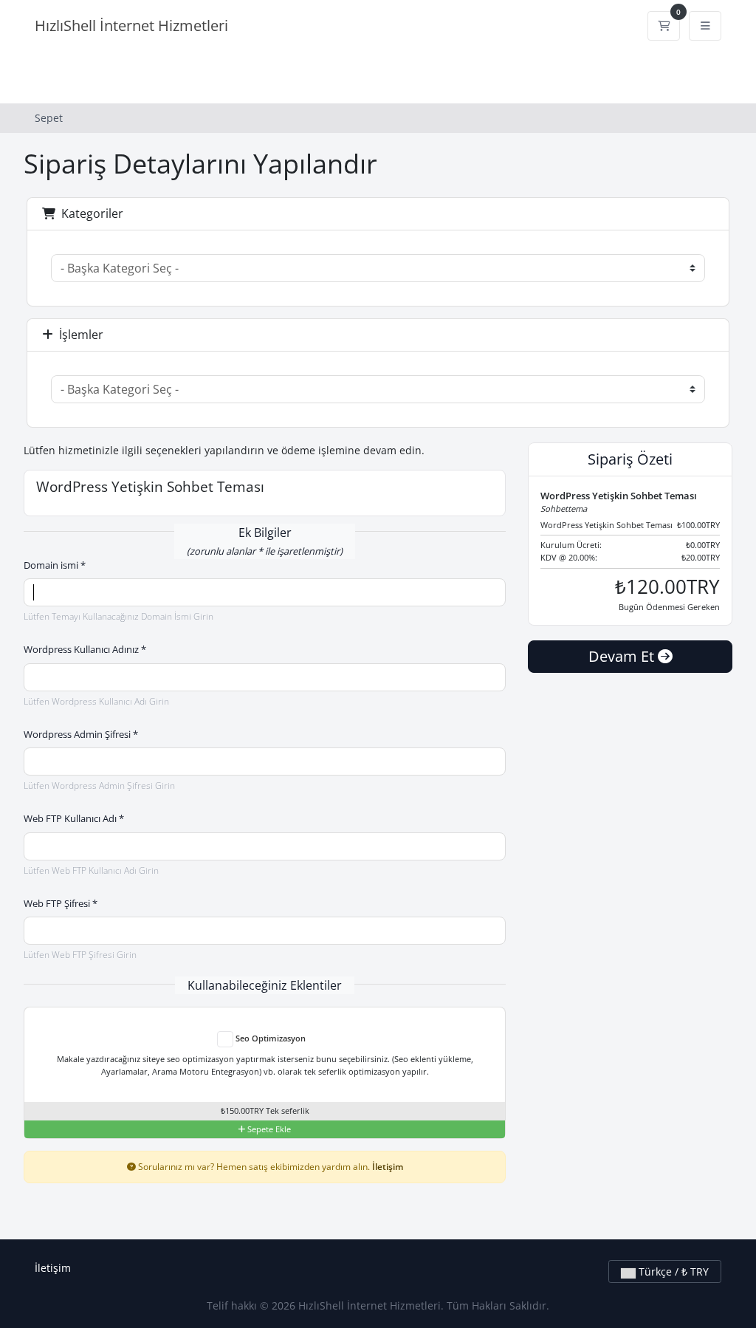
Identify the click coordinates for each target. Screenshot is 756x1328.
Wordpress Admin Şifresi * (81, 734)
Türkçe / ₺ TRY (672, 1271)
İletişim (387, 1166)
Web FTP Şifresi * (60, 903)
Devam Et (623, 656)
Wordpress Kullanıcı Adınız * (85, 649)
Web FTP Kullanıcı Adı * (74, 818)
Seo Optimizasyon (269, 1038)
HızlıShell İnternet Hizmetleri (131, 25)
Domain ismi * (55, 565)
